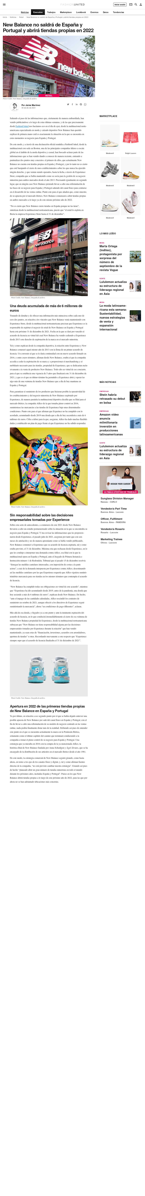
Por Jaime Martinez (31, 105)
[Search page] (135, 4)
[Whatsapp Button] (85, 104)
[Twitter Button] (68, 104)
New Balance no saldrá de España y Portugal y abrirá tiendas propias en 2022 (57, 17)
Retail (21, 17)
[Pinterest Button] (81, 104)
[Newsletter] (130, 4)
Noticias (13, 17)
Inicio (5, 17)
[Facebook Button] (72, 104)
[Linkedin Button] (76, 104)
